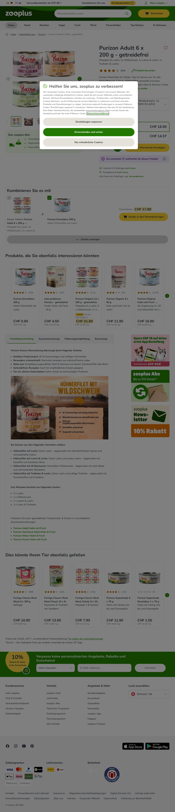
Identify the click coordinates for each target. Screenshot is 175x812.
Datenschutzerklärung (98, 113)
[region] (89, 115)
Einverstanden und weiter (89, 132)
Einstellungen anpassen (89, 121)
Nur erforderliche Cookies (89, 142)
